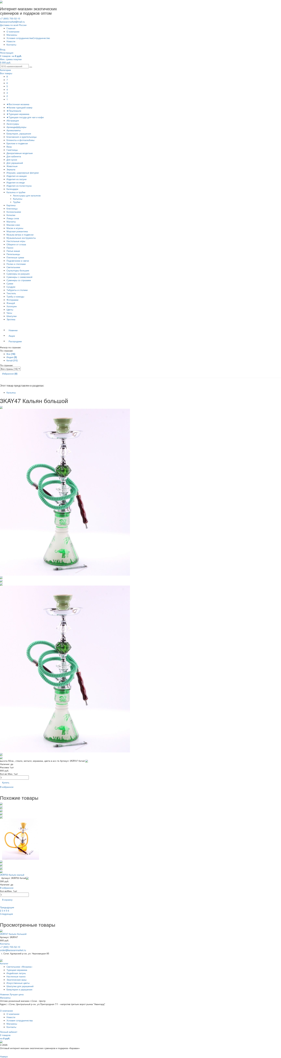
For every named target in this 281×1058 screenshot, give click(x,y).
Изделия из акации (17, 175)
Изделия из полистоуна (19, 185)
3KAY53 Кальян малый (12, 874)
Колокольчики (14, 211)
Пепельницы (13, 254)
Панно (10, 247)
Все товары (6, 73)
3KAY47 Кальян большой (13, 933)
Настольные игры (16, 241)
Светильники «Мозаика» (20, 966)
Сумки (10, 283)
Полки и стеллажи (16, 263)
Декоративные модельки (20, 153)
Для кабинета (14, 156)
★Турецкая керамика (18, 114)
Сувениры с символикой (19, 277)
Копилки (11, 215)
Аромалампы (14, 130)
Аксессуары (13, 123)
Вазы (9, 146)
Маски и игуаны (15, 228)
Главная (11, 28)
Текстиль (11, 293)
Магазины (12, 34)
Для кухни (12, 159)
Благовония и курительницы (22, 136)
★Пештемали (14, 110)
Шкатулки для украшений (20, 986)
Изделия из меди (16, 182)
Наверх (4, 1056)
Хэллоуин (12, 306)
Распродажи (15, 341)
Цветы (10, 309)
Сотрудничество (41, 38)
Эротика (11, 319)
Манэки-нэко (13, 224)
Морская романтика (17, 231)
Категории (5, 70)
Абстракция (13, 120)
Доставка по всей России (13, 25)
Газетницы (12, 149)
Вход (2, 49)
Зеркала (11, 169)
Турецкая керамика (17, 969)
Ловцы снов (13, 218)
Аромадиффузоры (16, 127)
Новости (11, 41)
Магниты (11, 221)
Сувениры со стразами (19, 280)
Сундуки (11, 286)
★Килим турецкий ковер (19, 107)
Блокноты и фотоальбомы (20, 140)
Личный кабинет (8, 1031)
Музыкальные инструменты (21, 237)
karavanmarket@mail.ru (12, 21)
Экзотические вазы (17, 979)
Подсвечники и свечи (18, 260)
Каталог (4, 963)
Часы (9, 312)
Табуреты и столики (17, 290)
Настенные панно (16, 976)
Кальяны (18, 198)
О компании (13, 31)
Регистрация (6, 52)
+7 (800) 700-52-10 (10, 18)
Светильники (13, 267)
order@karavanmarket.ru (13, 950)
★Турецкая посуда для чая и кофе (25, 117)
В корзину (7, 899)
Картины (11, 205)
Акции (12, 335)
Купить (5, 782)
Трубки (17, 202)
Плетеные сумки (15, 257)
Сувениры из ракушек (18, 273)
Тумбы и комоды (15, 296)
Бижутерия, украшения (19, 133)
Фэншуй (11, 303)
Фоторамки (12, 299)
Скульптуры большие (18, 270)
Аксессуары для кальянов (27, 195)
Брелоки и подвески (17, 143)
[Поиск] (30, 67)
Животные (12, 166)
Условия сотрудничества (20, 38)
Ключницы (12, 208)
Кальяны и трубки (16, 192)
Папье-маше (13, 250)
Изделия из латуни (17, 179)
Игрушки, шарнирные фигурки (23, 172)
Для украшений (15, 162)
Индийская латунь (16, 973)
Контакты (11, 44)
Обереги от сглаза (16, 244)
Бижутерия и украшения (19, 989)
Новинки (13, 330)
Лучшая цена (17, 994)
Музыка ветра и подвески (20, 234)
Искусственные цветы (18, 983)
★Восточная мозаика (18, 104)
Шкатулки (12, 316)
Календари (12, 189)
